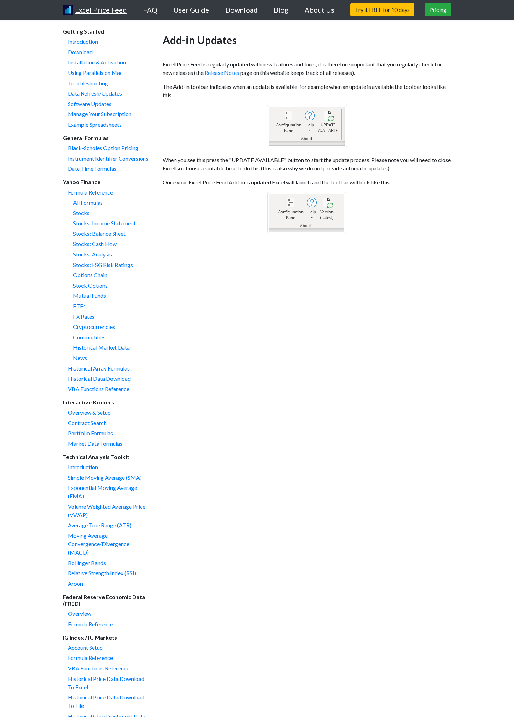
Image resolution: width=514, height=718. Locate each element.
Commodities (89, 337)
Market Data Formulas (95, 443)
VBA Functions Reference (98, 389)
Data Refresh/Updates (95, 93)
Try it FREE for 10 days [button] (382, 9)
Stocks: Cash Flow (95, 243)
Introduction (83, 41)
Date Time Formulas (92, 168)
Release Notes (222, 72)
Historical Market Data (101, 347)
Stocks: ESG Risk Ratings (103, 264)
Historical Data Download (99, 378)
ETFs (79, 306)
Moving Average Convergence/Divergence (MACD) (98, 544)
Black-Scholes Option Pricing (103, 148)
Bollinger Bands (87, 562)
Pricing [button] (438, 9)
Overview (79, 613)
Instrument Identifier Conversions (108, 158)
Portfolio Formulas (90, 433)
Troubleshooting (88, 83)
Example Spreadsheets (95, 124)
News (80, 357)
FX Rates (83, 316)
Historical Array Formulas (99, 368)
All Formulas (88, 202)
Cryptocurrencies (94, 326)
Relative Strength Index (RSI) (102, 573)
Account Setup (85, 647)
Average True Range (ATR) (99, 525)
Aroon (75, 583)
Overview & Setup (89, 412)
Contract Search (87, 423)
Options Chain (90, 275)
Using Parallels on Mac (95, 72)
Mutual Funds (89, 295)
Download (80, 52)
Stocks (81, 213)
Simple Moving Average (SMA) (105, 477)
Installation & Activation (97, 62)
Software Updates (90, 103)
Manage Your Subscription (99, 114)
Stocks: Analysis (92, 254)
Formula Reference (90, 192)
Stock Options (90, 285)
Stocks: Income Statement (104, 223)
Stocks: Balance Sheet (99, 233)
